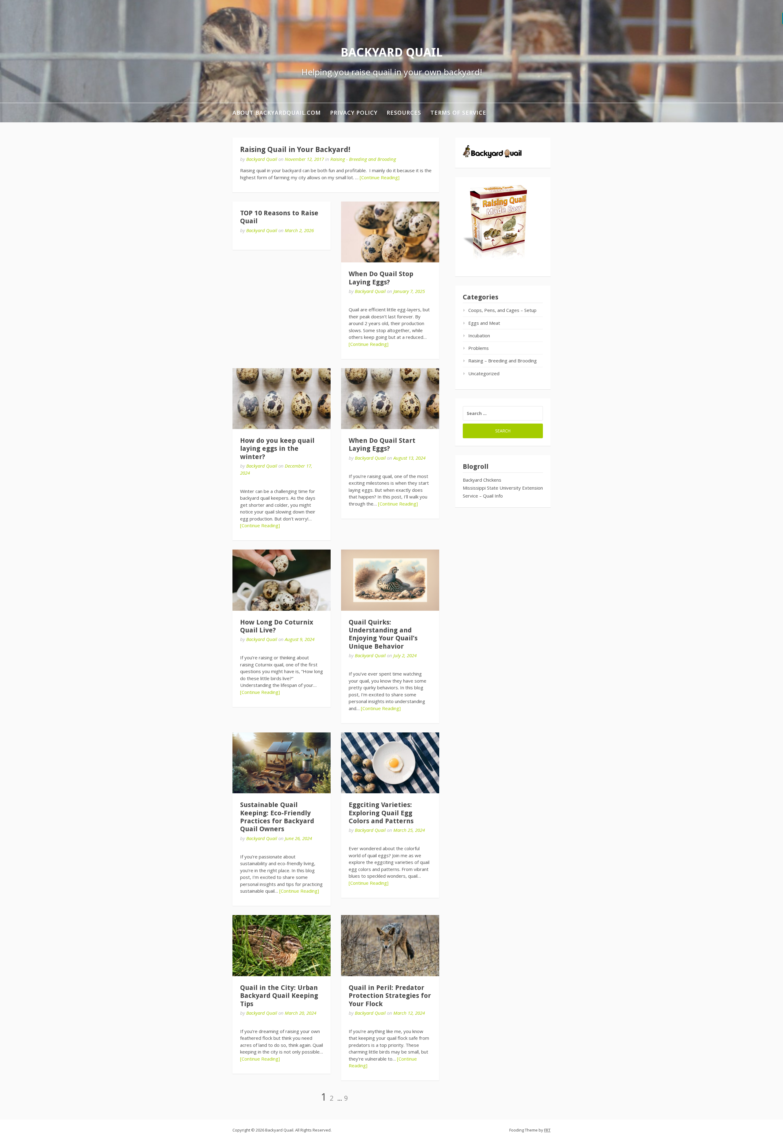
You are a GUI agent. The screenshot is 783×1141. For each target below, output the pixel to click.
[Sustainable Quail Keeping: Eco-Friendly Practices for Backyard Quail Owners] (281, 762)
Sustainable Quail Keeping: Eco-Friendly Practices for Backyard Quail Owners (277, 817)
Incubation (479, 335)
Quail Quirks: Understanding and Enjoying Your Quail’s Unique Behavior (383, 634)
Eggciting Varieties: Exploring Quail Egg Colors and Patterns (381, 813)
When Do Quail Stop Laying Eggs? (381, 278)
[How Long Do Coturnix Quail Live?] (281, 580)
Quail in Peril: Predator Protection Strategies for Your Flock (390, 996)
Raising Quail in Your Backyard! (295, 149)
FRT (547, 1130)
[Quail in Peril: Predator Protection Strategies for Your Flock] (390, 945)
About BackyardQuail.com (276, 112)
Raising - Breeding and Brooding (363, 159)
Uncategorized (483, 373)
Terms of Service (458, 112)
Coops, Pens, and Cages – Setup (502, 310)
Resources (404, 112)
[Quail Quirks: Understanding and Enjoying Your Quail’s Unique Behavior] (390, 580)
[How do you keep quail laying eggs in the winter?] (281, 398)
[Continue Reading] (379, 177)
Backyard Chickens (482, 480)
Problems (478, 348)
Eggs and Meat (484, 323)
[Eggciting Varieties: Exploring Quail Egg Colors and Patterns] (390, 762)
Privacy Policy (353, 112)
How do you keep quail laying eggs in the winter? (277, 449)
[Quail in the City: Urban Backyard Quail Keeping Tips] (281, 945)
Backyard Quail (391, 52)
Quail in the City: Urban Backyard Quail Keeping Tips (279, 996)
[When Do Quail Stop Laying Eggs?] (390, 232)
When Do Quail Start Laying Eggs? (382, 444)
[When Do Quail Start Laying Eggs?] (390, 398)
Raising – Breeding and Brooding (502, 360)
